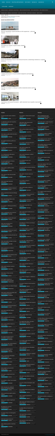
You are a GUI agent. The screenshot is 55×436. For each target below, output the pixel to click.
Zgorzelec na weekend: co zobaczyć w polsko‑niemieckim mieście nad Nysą (18, 87)
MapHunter (10, 189)
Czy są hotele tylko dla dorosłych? (44, 175)
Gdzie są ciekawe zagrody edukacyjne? (8, 217)
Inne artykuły (3, 29)
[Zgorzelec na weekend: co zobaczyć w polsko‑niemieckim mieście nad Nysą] (18, 82)
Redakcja (34, 2)
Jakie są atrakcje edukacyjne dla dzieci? (27, 364)
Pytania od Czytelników (5, 118)
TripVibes (9, 118)
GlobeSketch (10, 143)
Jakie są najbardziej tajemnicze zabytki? (45, 197)
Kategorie (4, 6)
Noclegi (8, 2)
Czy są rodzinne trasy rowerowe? (44, 313)
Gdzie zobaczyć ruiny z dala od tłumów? (9, 343)
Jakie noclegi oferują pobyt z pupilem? (45, 354)
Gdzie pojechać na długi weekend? (7, 128)
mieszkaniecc (3, 32)
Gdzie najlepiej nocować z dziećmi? (44, 138)
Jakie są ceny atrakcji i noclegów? (44, 180)
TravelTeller (10, 231)
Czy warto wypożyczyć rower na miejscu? (27, 245)
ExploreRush (10, 415)
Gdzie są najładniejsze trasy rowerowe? (8, 212)
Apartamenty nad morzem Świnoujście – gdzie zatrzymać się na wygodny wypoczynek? (21, 102)
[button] (52, 2)
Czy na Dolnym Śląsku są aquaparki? (26, 228)
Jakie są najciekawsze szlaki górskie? (45, 273)
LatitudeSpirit (10, 208)
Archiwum (41, 2)
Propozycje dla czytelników (50, 434)
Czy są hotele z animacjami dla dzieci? (26, 142)
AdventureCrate (10, 250)
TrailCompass (10, 136)
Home (3, 2)
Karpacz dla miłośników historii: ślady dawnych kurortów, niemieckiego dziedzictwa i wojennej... (23, 59)
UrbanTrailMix (3, 89)
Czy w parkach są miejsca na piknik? (45, 133)
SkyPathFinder (10, 201)
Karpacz (3, 57)
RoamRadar (10, 409)
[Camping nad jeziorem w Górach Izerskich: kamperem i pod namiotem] (17, 68)
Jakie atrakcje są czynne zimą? (43, 234)
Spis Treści (27, 2)
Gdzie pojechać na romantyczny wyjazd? (9, 230)
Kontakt (11, 6)
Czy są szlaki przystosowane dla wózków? (46, 244)
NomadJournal (10, 295)
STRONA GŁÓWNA (11, 17)
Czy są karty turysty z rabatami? (44, 239)
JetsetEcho (9, 364)
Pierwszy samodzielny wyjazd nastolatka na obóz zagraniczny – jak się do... (18, 31)
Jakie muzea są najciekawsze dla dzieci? (9, 305)
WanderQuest (10, 226)
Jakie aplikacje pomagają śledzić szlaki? (45, 283)
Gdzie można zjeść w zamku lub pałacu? (45, 121)
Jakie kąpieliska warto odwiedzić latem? (45, 278)
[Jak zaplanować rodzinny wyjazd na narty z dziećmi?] (13, 40)
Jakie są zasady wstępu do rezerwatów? (45, 324)
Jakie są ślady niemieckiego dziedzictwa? (46, 170)
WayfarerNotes (10, 124)
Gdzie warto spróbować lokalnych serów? (9, 254)
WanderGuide (10, 163)
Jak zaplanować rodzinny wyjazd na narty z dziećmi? (13, 45)
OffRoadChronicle (11, 281)
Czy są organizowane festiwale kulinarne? (27, 217)
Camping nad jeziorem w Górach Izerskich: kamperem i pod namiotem (17, 73)
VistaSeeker (10, 170)
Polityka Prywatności (18, 2)
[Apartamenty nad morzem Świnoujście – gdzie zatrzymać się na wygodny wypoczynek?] (21, 96)
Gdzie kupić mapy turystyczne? (7, 418)
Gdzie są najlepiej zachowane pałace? (26, 199)
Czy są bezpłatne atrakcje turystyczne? (26, 194)
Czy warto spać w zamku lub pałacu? (26, 240)
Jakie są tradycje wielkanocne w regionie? (27, 353)
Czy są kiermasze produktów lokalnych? (9, 188)
